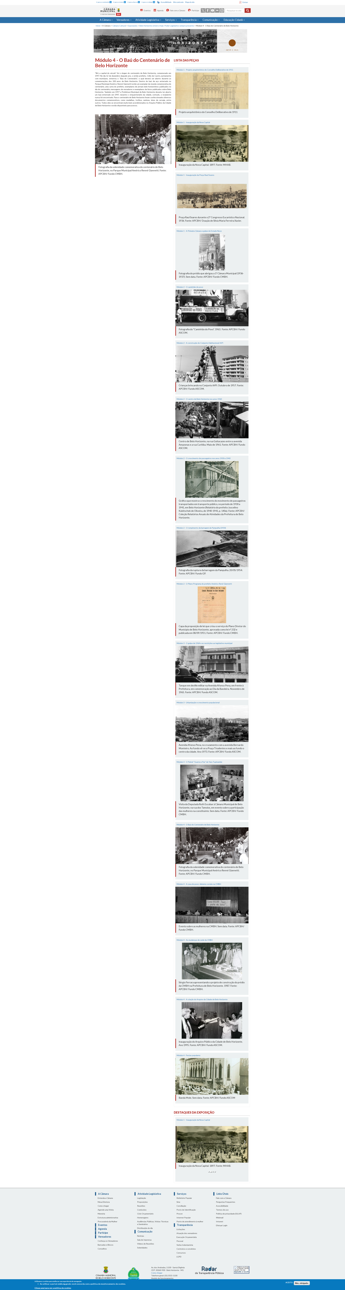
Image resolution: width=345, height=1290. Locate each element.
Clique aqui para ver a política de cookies (52, 1288)
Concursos (181, 1256)
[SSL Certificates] (241, 1273)
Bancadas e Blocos (105, 1248)
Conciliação (181, 1209)
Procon (180, 1217)
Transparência (189, 19)
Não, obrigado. (302, 1283)
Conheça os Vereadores (108, 1244)
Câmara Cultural (119, 26)
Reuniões (141, 1209)
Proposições (142, 1205)
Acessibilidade (166, 2)
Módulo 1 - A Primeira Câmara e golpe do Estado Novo (199, 231)
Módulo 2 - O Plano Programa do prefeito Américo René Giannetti (204, 584)
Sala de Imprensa (144, 1243)
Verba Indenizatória (185, 1248)
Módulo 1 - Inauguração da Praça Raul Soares (195, 175)
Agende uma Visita (106, 1213)
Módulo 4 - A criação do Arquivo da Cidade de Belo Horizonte (202, 999)
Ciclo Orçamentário (145, 1217)
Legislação (141, 1201)
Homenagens (142, 1221)
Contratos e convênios (186, 1252)
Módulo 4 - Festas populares (188, 1055)
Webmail (219, 1221)
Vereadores (123, 19)
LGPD (179, 1260)
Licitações (181, 1233)
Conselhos (102, 1252)
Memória (101, 1217)
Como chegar (103, 1209)
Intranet (219, 1225)
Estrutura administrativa (108, 1221)
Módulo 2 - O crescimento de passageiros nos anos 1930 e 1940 (203, 458)
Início (98, 26)
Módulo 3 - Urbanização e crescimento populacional (198, 702)
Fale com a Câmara (177, 10)
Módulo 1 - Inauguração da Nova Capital (193, 122)
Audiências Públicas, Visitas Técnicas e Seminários (152, 1226)
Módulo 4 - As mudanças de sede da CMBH (195, 940)
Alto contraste (178, 2)
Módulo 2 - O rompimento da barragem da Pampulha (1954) (201, 528)
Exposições (132, 26)
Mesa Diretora (104, 1205)
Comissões (141, 1213)
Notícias (140, 1239)
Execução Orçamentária (187, 1240)
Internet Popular (184, 1221)
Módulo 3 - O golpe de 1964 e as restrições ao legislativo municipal (204, 643)
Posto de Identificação (186, 1213)
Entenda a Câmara (105, 1201)
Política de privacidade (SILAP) (229, 1217)
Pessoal (180, 1244)
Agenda (160, 10)
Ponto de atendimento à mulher (190, 1225)
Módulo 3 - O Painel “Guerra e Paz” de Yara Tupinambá (199, 762)
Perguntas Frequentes (225, 1205)
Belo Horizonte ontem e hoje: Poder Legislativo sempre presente (166, 26)
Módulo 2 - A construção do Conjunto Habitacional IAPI (200, 343)
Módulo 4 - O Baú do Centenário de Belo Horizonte (198, 824)
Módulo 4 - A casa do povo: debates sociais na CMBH (199, 884)
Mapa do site (189, 2)
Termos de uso (222, 1213)
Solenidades (142, 1251)
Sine (178, 1205)
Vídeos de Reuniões (145, 1247)
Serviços (170, 19)
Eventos (147, 10)
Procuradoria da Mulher (107, 1225)
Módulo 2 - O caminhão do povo (190, 287)
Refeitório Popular (184, 1201)
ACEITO (289, 1282)
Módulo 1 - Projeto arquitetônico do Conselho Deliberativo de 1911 (205, 70)
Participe (195, 10)
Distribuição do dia (145, 1231)
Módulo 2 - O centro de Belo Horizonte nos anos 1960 (199, 399)
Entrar (245, 2)
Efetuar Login (221, 1229)
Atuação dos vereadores (187, 1236)
